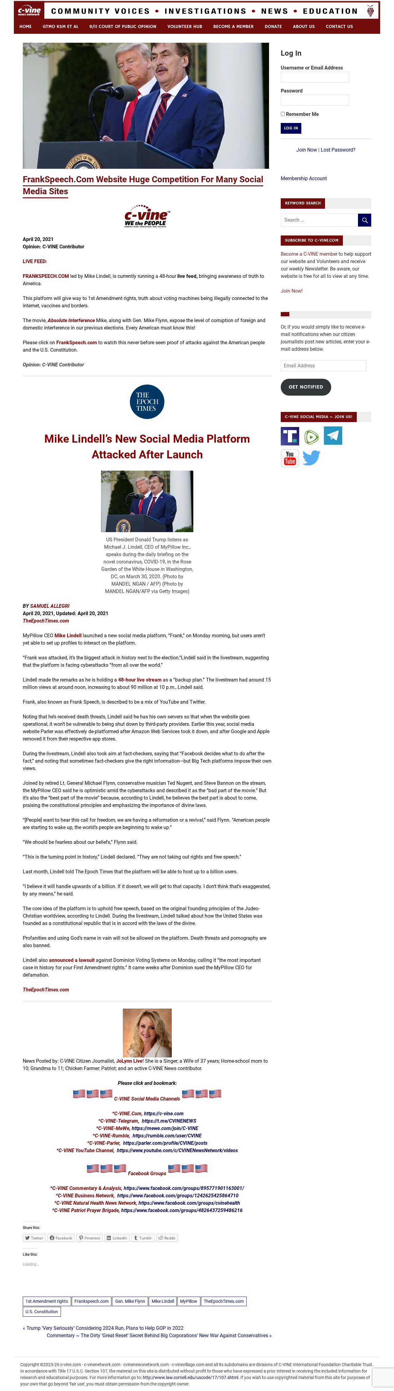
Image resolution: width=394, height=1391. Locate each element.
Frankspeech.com (91, 1301)
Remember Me (302, 114)
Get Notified (306, 387)
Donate (273, 27)
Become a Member (233, 27)
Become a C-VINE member (309, 254)
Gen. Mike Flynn (130, 1301)
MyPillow (188, 1301)
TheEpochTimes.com (224, 1301)
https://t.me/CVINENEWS (169, 1121)
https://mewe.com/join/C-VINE (165, 1128)
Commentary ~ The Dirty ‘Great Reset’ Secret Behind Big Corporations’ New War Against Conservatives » (159, 1335)
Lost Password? (338, 150)
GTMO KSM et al (60, 27)
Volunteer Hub (184, 27)
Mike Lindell (68, 635)
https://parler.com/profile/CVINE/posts (165, 1143)
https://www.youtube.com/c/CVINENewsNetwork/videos (177, 1150)
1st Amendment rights (47, 1301)
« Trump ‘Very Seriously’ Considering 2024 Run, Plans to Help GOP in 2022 (103, 1328)
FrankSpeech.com (76, 343)
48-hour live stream (140, 680)
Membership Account (304, 178)
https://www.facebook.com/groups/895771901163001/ (184, 1188)
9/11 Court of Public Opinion (122, 27)
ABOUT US (304, 27)
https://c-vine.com (164, 1113)
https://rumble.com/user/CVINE (167, 1136)
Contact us (339, 27)
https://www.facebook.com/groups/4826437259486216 (182, 1210)
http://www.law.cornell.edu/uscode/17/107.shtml (190, 1377)
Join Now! (292, 291)
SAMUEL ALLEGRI (50, 606)
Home (25, 27)
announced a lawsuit (71, 960)
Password (292, 91)
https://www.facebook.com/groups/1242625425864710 (178, 1196)
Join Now (306, 150)
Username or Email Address (312, 68)
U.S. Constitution (42, 1311)
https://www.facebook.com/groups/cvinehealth (189, 1203)
